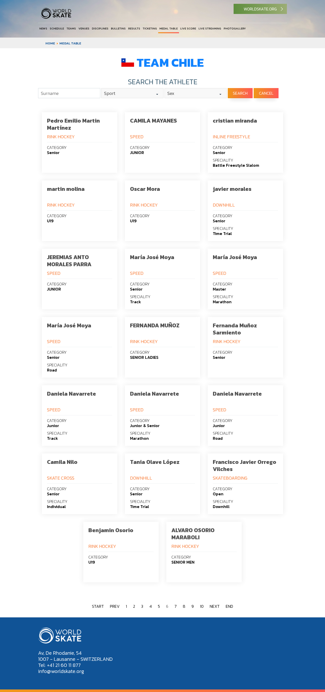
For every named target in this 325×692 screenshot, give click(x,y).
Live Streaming (210, 28)
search (240, 93)
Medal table (168, 28)
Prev (115, 606)
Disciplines (100, 28)
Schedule (57, 28)
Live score (188, 28)
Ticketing (150, 28)
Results (134, 28)
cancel (266, 93)
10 (202, 606)
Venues (83, 28)
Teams (71, 28)
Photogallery (235, 28)
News (43, 28)
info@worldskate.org (61, 671)
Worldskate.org (260, 9)
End (229, 606)
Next (215, 606)
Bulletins (118, 28)
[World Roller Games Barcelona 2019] (56, 17)
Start (98, 606)
